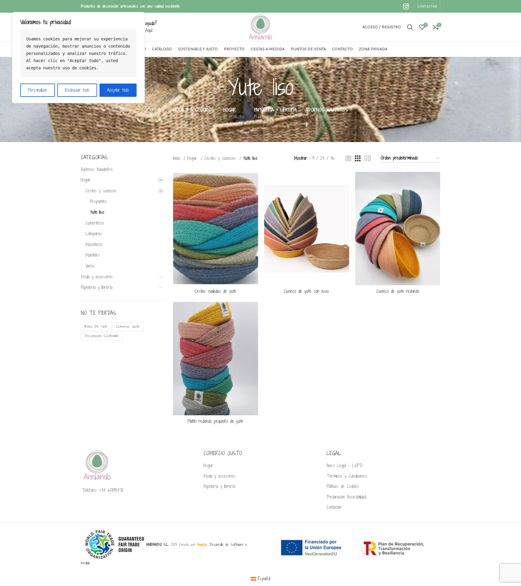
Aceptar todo (118, 90)
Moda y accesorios (97, 277)
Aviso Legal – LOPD (345, 466)
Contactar (334, 507)
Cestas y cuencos (101, 191)
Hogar (86, 180)
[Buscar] (410, 27)
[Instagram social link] (406, 6)
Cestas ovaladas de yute (215, 291)
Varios (90, 266)
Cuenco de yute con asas (306, 291)
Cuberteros (94, 223)
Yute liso (97, 212)
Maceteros (94, 244)
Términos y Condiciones (347, 476)
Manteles (92, 255)
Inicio (177, 158)
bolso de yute (96, 326)
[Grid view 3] (358, 158)
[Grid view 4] (368, 158)
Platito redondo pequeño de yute (215, 421)
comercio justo (128, 326)
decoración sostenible (102, 335)
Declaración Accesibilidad (346, 497)
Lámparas (93, 233)
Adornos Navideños (97, 169)
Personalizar (37, 90)
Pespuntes (98, 201)
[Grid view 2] (348, 158)
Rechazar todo (77, 90)
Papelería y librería (96, 287)
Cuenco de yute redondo (397, 291)
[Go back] (220, 87)
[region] (78, 57)
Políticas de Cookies (343, 486)
